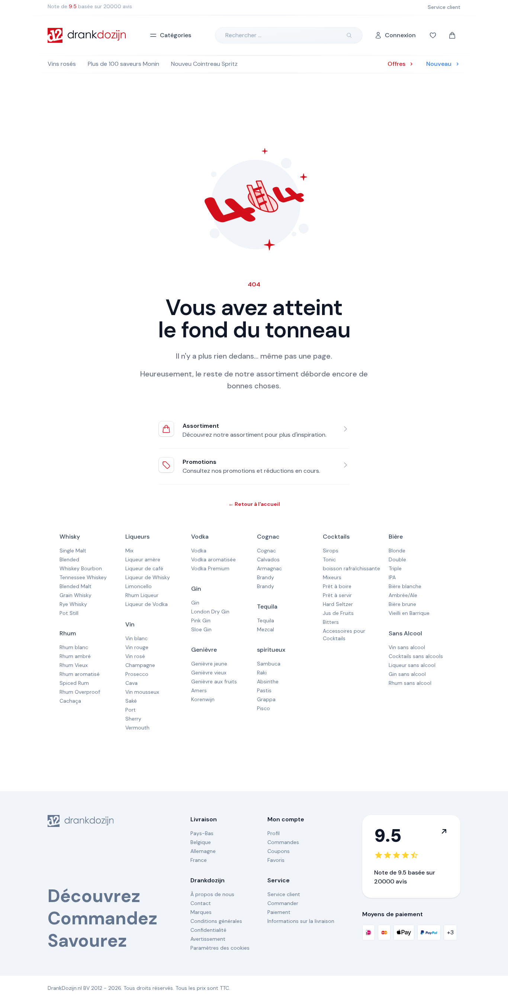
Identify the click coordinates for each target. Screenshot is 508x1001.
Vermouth (137, 727)
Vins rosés (62, 64)
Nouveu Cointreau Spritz (204, 64)
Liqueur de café (144, 568)
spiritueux (271, 650)
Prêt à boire (337, 586)
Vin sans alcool (407, 647)
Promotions (199, 462)
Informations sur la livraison (300, 921)
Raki (262, 672)
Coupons (278, 851)
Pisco (263, 708)
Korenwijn (203, 699)
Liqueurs (137, 536)
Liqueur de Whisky (147, 577)
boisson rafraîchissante (351, 568)
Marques (201, 912)
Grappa (266, 699)
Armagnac (269, 568)
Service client (283, 894)
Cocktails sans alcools (416, 656)
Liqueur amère (142, 559)
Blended (69, 559)
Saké (131, 700)
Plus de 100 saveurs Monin (123, 64)
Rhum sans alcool (410, 683)
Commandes (283, 842)
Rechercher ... (243, 35)
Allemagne (203, 851)
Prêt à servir (337, 595)
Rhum (68, 633)
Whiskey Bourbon (81, 568)
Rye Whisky (73, 604)
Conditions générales (216, 921)
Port (130, 709)
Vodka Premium (210, 568)
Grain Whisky (75, 595)
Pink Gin (200, 620)
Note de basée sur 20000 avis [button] (90, 6)
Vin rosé (135, 656)
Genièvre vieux (208, 672)
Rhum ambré (75, 656)
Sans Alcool (405, 633)
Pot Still (69, 613)
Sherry (133, 718)
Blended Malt (75, 586)
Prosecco (136, 674)
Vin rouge (136, 647)
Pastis (264, 690)
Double (397, 559)
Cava (131, 683)
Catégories (175, 35)
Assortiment (201, 426)
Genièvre (204, 650)
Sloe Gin (201, 629)
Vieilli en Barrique (409, 613)
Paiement (278, 912)
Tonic (329, 559)
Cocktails (336, 536)
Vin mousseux (142, 692)
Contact (200, 903)
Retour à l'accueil (254, 504)
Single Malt (73, 550)
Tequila (267, 606)
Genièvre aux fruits (214, 681)
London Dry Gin (210, 611)
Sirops (330, 550)
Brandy (265, 577)
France (198, 860)
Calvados (268, 559)
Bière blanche (405, 586)
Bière (396, 536)
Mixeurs (332, 577)
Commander (282, 903)
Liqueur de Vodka (146, 604)
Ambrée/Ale (403, 595)
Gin (196, 589)
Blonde (397, 550)
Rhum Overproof (80, 692)
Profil (273, 833)
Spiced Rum (74, 683)
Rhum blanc (74, 647)
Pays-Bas (201, 833)
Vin (130, 624)
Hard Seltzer (338, 604)
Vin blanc (136, 638)
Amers (199, 690)
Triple (395, 568)
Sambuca (268, 663)
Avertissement (207, 939)
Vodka (200, 536)
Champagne (140, 665)
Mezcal (265, 629)
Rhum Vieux (74, 665)
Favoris (275, 860)
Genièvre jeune (209, 663)
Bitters (331, 622)
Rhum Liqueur (141, 595)
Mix (129, 550)
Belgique (200, 842)
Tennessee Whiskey (83, 577)
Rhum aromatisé (80, 674)
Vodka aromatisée (213, 559)
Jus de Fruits (338, 613)
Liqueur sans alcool (412, 665)
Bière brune (402, 604)
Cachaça (70, 700)
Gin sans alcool (407, 674)
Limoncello (138, 586)
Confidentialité (208, 930)
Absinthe (268, 681)
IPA (392, 577)
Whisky (70, 536)
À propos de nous (212, 894)
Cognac (268, 536)
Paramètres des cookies (220, 947)
